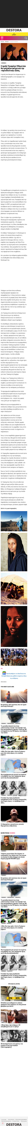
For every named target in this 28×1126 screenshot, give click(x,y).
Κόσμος (4, 682)
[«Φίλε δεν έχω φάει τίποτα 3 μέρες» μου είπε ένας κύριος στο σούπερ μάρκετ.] (14, 743)
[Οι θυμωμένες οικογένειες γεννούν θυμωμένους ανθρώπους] (14, 814)
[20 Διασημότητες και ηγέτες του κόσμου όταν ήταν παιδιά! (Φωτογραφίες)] (14, 1036)
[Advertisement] (14, 14)
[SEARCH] (26, 38)
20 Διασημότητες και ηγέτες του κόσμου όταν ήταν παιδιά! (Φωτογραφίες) (12, 1045)
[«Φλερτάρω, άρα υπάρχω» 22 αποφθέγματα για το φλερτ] (14, 1016)
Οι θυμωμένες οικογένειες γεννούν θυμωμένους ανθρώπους (12, 825)
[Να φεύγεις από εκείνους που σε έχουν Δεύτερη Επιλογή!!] (14, 696)
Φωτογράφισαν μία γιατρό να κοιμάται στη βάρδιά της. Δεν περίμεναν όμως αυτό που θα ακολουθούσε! (13, 776)
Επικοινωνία (24, 1121)
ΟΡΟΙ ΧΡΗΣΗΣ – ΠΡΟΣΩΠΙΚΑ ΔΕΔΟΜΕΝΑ (17, 1119)
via (1, 668)
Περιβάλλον (10, 723)
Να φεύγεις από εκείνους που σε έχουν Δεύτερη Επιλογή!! (13, 705)
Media (3, 1022)
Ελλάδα (4, 749)
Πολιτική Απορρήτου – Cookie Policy (10, 1121)
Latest (14, 34)
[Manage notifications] (3, 1123)
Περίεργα (17, 723)
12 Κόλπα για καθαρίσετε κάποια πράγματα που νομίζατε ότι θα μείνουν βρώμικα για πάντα (13, 1004)
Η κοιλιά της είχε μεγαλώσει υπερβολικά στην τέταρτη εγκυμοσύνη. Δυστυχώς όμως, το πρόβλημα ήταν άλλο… (14, 800)
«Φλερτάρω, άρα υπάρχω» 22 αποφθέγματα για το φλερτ (10, 1026)
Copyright (3, 1119)
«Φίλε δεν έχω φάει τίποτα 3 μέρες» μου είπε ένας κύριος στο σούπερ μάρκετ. (13, 753)
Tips (3, 1000)
